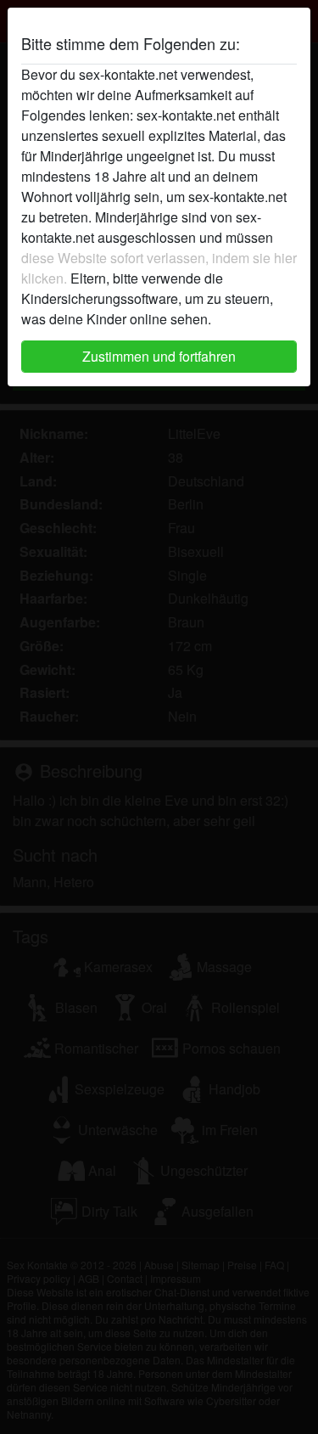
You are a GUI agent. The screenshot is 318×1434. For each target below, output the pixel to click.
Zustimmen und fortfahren (159, 356)
